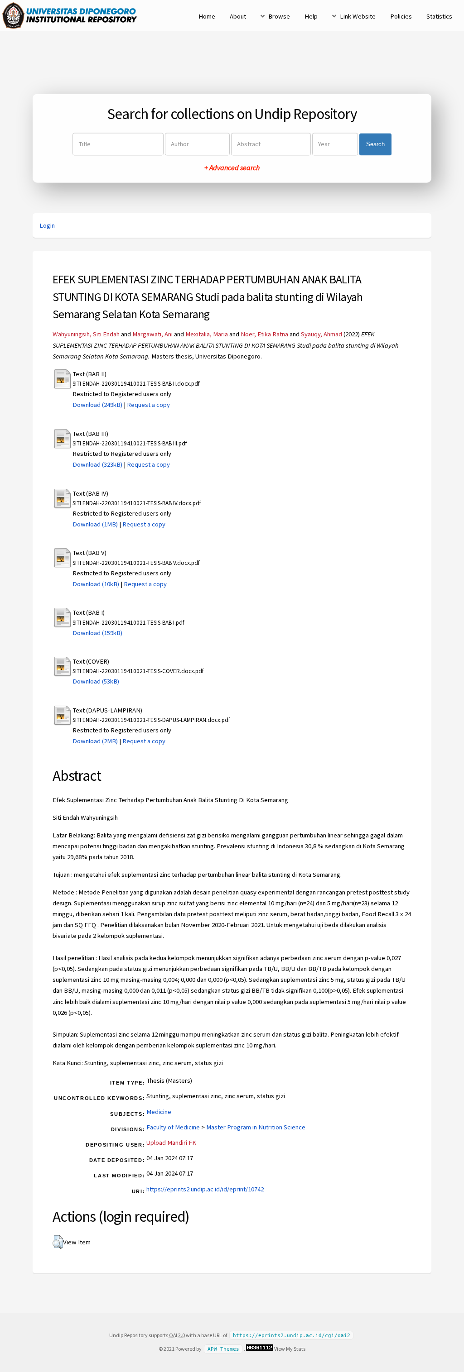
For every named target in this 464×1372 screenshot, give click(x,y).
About (238, 16)
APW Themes (223, 1349)
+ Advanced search (232, 167)
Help (311, 16)
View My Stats (289, 1348)
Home (206, 16)
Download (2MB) (95, 741)
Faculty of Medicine (173, 1127)
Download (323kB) (97, 464)
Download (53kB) (95, 681)
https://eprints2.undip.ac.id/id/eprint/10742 (205, 1189)
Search (375, 144)
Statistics (439, 16)
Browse (279, 16)
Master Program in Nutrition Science (255, 1127)
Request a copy (148, 405)
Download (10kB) (95, 584)
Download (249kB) (97, 405)
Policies (401, 16)
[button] (58, 1242)
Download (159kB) (97, 633)
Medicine (158, 1112)
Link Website (358, 16)
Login (47, 225)
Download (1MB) (95, 524)
